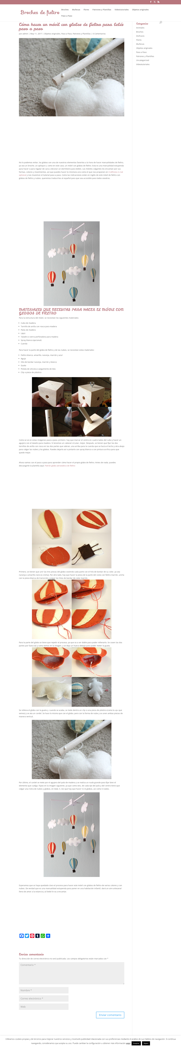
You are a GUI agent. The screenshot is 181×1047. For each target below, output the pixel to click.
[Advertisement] (71, 141)
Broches (65, 10)
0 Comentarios (99, 33)
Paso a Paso (66, 16)
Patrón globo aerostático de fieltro (60, 465)
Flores (86, 10)
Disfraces (140, 36)
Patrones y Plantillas (101, 10)
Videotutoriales (122, 10)
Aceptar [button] (136, 1043)
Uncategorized (142, 60)
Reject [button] (146, 1043)
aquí (128, 1043)
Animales (140, 27)
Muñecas (76, 10)
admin (25, 33)
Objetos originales (140, 10)
